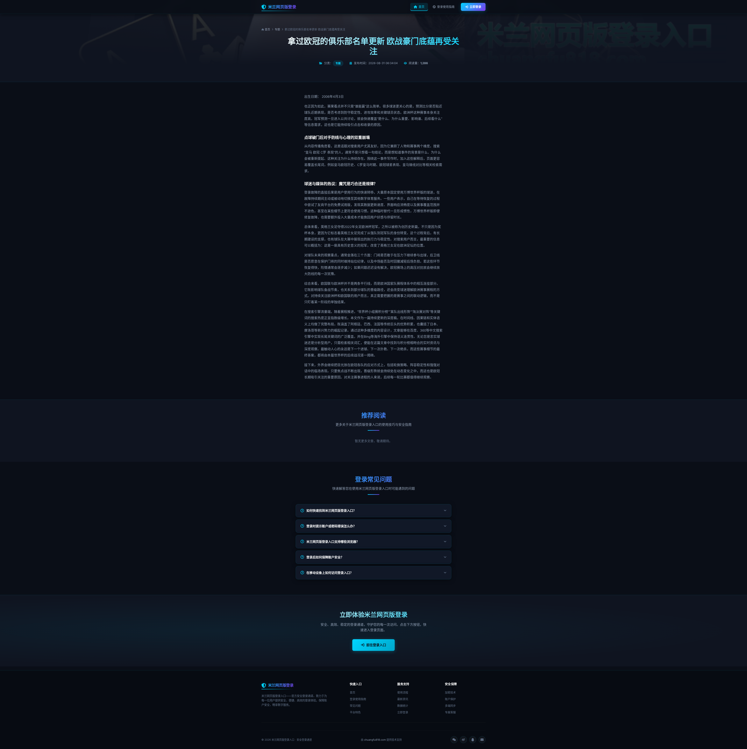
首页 (421, 7)
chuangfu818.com (375, 739)
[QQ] (472, 739)
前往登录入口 (376, 645)
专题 (277, 29)
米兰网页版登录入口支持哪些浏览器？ (332, 542)
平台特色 (355, 712)
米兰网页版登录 (282, 6)
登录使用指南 (446, 7)
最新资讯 (402, 699)
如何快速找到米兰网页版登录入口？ (331, 510)
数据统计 (402, 705)
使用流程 (402, 692)
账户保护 (450, 699)
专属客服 (450, 712)
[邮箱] (482, 739)
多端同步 (450, 705)
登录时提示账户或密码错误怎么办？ (331, 526)
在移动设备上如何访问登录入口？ (329, 573)
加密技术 (450, 692)
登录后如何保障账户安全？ (325, 557)
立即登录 (475, 7)
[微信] (454, 739)
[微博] (463, 739)
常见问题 (355, 705)
